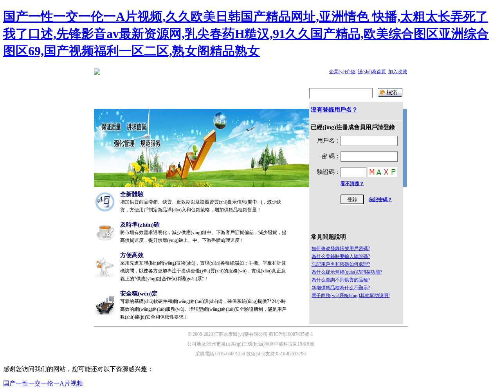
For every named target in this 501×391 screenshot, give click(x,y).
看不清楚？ (352, 183)
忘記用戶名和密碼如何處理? (341, 264)
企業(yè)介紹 (342, 71)
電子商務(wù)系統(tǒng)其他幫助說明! (351, 295)
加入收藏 (397, 71)
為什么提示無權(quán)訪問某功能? (347, 272)
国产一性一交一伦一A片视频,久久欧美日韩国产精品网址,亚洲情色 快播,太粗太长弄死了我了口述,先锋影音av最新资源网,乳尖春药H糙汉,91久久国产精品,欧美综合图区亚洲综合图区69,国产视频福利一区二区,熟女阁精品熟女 (246, 33)
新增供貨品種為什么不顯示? (341, 287)
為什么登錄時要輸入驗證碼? (341, 256)
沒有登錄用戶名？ (334, 109)
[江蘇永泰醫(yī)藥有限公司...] (97, 73)
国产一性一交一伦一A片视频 (43, 383)
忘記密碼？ (380, 199)
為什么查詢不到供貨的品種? (341, 280)
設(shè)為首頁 (372, 71)
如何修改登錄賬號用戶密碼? (341, 248)
